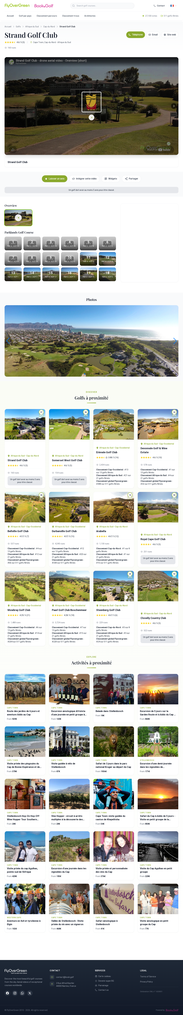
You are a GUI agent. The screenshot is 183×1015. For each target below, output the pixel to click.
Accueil (10, 16)
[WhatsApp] (22, 993)
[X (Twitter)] (30, 993)
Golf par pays (25, 16)
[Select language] (173, 6)
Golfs (18, 26)
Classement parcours (47, 16)
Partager (133, 178)
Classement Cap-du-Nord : (109, 548)
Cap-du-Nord (49, 26)
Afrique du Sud (32, 26)
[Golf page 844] (25, 586)
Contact (161, 6)
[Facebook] (7, 993)
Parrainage (103, 985)
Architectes (90, 16)
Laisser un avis (56, 178)
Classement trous (70, 16)
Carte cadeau (104, 976)
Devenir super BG (106, 981)
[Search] (73, 5)
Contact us (103, 990)
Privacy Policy (146, 982)
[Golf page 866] (69, 586)
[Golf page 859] (69, 507)
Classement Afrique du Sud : (110, 475)
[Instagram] (15, 993)
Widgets (112, 178)
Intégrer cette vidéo (86, 178)
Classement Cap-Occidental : (110, 469)
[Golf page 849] (113, 426)
